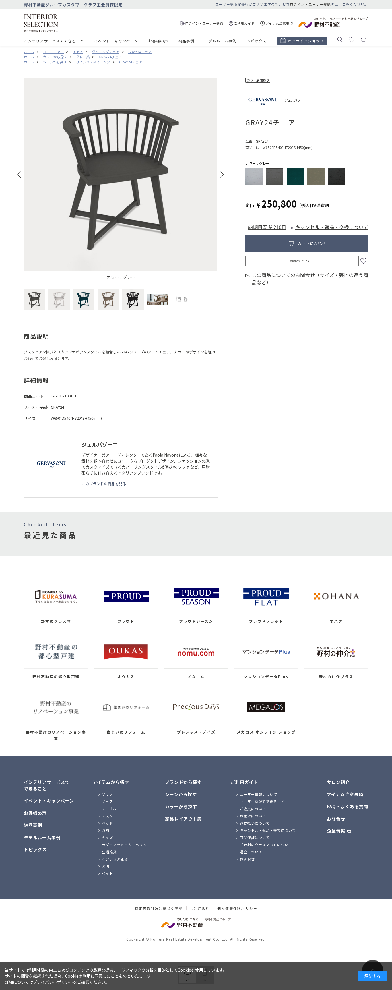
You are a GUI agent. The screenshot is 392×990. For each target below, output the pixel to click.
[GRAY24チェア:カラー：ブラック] (133, 299)
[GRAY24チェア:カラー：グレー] (34, 299)
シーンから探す (181, 794)
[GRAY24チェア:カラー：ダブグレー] (108, 299)
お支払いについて (255, 823)
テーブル (109, 808)
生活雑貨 (109, 851)
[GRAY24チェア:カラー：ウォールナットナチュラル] (182, 299)
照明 (105, 866)
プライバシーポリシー (53, 982)
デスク (107, 815)
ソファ (107, 794)
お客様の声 (158, 41)
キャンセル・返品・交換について (331, 227)
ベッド (107, 823)
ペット (107, 873)
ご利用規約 (200, 908)
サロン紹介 (338, 782)
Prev (19, 174)
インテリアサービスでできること (54, 41)
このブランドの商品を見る (103, 483)
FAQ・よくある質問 (347, 806)
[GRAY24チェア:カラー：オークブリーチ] (157, 299)
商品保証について (255, 837)
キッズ (107, 837)
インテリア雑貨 (115, 858)
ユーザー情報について (258, 794)
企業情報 (336, 831)
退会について (251, 851)
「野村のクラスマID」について (266, 844)
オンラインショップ (306, 41)
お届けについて (300, 261)
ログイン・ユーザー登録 (310, 4)
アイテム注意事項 (345, 794)
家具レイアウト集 (183, 819)
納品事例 (186, 41)
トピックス (257, 41)
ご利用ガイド (244, 782)
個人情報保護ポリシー (237, 908)
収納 (105, 830)
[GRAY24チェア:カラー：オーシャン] (83, 299)
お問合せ (247, 858)
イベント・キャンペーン (116, 41)
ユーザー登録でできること (262, 801)
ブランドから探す (183, 782)
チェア (107, 801)
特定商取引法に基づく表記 (159, 908)
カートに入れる (312, 243)
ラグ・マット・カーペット (124, 844)
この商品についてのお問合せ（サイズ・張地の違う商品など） (310, 278)
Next (222, 174)
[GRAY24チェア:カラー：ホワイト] (59, 299)
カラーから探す (181, 806)
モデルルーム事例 (220, 41)
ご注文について (253, 808)
